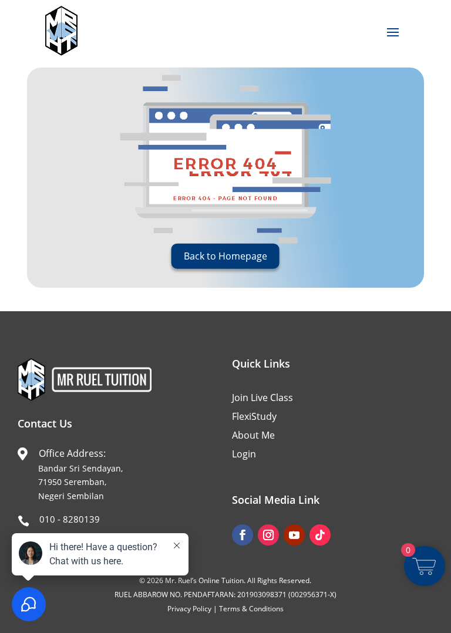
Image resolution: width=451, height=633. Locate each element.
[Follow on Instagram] (268, 535)
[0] (424, 571)
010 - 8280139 (69, 519)
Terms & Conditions (251, 609)
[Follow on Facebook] (242, 535)
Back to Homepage (225, 256)
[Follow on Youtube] (294, 535)
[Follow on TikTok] (320, 535)
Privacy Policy (189, 609)
